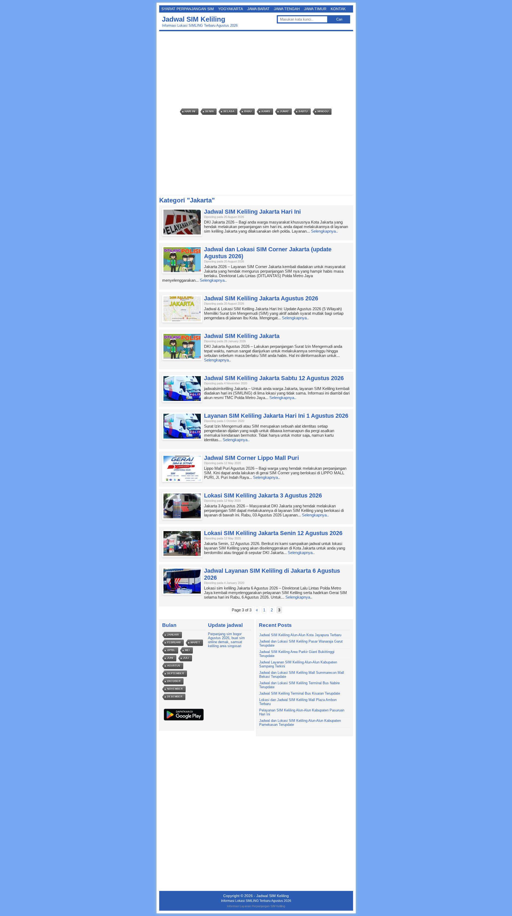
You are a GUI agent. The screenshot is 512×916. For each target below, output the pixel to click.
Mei (187, 650)
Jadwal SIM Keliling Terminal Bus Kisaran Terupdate (299, 693)
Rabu (248, 111)
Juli (186, 657)
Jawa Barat (258, 9)
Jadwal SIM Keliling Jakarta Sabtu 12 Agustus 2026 (274, 378)
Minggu (323, 111)
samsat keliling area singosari (225, 644)
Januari (173, 634)
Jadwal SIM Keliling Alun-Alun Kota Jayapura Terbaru (300, 635)
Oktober (174, 681)
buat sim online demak (226, 640)
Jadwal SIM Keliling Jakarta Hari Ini (252, 211)
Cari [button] (339, 19)
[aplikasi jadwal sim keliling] (184, 720)
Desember (174, 696)
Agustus (173, 665)
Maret (195, 642)
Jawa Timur (315, 9)
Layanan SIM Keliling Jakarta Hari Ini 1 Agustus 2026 (276, 415)
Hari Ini (190, 111)
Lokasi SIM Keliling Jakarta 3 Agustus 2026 (263, 495)
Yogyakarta (230, 9)
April (171, 650)
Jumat (284, 111)
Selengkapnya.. (324, 231)
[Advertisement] (257, 70)
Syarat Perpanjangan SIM (187, 9)
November (175, 688)
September (175, 673)
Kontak (338, 9)
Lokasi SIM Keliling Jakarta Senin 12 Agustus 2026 (273, 533)
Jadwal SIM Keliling (193, 19)
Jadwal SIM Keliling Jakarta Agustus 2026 (261, 298)
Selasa (228, 111)
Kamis (266, 111)
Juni (170, 657)
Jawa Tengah (287, 9)
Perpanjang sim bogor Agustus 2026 (225, 636)
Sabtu (303, 111)
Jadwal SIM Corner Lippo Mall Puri (251, 458)
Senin (209, 111)
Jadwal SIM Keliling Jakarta (241, 336)
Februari (174, 642)
